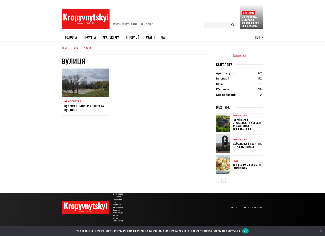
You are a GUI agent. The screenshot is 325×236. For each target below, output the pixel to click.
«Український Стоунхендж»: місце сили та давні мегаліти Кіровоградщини (247, 124)
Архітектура (248, 12)
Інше (235, 161)
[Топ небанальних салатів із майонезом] (223, 164)
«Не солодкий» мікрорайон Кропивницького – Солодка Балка (251, 22)
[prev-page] (218, 180)
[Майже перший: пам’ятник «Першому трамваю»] (223, 143)
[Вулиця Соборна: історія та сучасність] (85, 83)
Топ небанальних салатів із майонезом (247, 166)
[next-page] (223, 180)
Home (65, 48)
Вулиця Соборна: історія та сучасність (84, 108)
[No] (320, 231)
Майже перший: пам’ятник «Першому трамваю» (247, 145)
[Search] (232, 25)
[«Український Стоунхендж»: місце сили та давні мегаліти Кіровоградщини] (223, 122)
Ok (245, 230)
